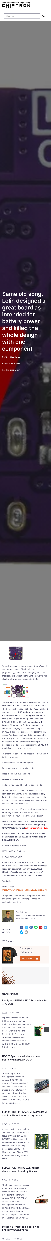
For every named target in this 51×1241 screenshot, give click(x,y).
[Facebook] (21, 927)
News (4, 357)
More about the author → (25, 918)
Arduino (11, 941)
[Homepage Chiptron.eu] (16, 6)
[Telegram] (45, 927)
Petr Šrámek (14, 363)
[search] (43, 16)
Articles (6, 1239)
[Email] (26, 932)
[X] (26, 927)
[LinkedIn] (31, 927)
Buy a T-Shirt (28, 958)
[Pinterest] (40, 927)
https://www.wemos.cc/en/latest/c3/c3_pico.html (24, 890)
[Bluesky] (21, 932)
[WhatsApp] (36, 927)
